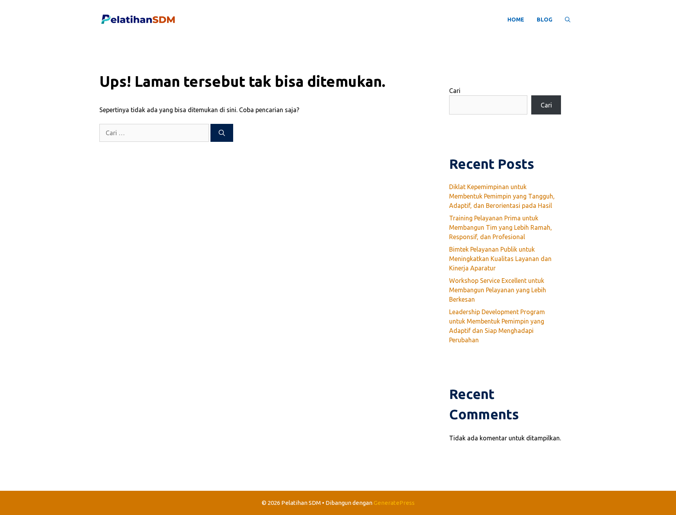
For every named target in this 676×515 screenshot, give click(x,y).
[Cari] (221, 133)
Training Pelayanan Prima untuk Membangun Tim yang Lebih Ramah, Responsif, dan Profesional (500, 227)
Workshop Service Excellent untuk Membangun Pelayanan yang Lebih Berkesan (497, 290)
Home (515, 19)
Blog (544, 19)
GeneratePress (394, 502)
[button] (568, 19)
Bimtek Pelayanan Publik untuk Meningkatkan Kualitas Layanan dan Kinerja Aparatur (500, 259)
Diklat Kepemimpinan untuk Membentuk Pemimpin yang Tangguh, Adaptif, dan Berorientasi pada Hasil (502, 196)
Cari (454, 90)
